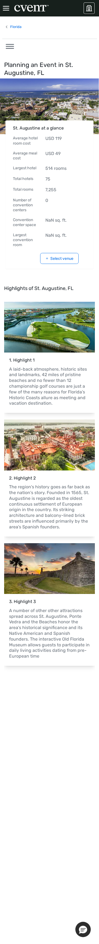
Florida (15, 27)
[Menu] (6, 8)
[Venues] (89, 8)
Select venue (61, 258)
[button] (8, 45)
